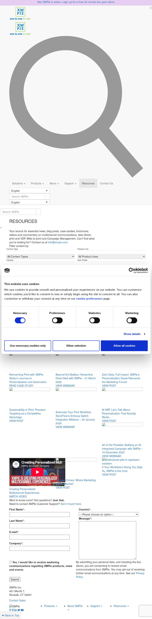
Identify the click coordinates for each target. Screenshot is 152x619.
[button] (29, 190)
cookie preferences (89, 298)
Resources (88, 183)
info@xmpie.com (58, 242)
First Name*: (17, 509)
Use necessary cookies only (28, 345)
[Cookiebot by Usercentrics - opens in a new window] (131, 270)
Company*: (16, 543)
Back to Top (11, 615)
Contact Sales (17, 600)
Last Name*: (16, 520)
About (53, 183)
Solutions (18, 183)
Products (36, 183)
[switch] (57, 320)
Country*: (85, 509)
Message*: (85, 518)
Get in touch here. (71, 504)
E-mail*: (14, 532)
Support (70, 183)
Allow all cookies (124, 345)
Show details (132, 334)
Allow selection (76, 345)
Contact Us (106, 183)
